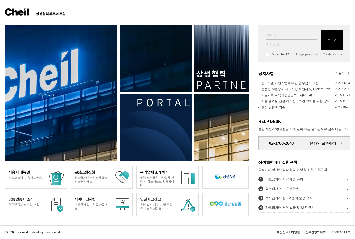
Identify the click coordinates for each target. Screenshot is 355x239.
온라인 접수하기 (323, 143)
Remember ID (280, 54)
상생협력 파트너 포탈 (35, 12)
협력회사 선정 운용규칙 (282, 188)
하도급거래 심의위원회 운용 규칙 (289, 198)
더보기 (340, 73)
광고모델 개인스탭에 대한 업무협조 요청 (290, 83)
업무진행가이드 (315, 232)
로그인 (332, 40)
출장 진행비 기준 (273, 107)
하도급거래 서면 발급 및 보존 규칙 (290, 207)
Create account (333, 54)
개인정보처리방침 (288, 232)
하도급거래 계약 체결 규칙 (284, 179)
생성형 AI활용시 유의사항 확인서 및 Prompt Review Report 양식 (297, 89)
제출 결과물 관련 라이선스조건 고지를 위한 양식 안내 (297, 101)
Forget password (307, 54)
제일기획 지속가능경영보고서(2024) (286, 95)
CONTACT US (340, 232)
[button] (167, 204)
